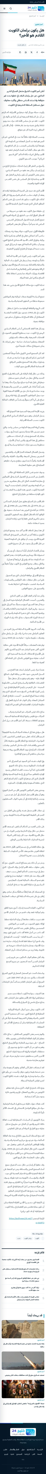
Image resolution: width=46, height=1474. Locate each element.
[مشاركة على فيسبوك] (37, 52)
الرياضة (27, 1454)
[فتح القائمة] (4, 8)
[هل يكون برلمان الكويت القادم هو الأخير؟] (42, 1238)
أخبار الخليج (32, 16)
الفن (33, 1454)
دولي (23, 1449)
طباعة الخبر (6, 52)
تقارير (5, 1449)
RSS (23, 1460)
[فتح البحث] (10, 8)
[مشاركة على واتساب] (25, 52)
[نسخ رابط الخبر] (20, 52)
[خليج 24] (35, 8)
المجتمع (19, 1454)
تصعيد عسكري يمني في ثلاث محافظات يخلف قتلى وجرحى (24, 1375)
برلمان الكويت (28, 1238)
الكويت (37, 1238)
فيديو (6, 1454)
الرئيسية (42, 16)
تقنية (12, 1454)
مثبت (18, 1238)
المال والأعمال (14, 1449)
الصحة (39, 1454)
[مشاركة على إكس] (31, 52)
